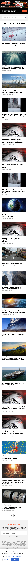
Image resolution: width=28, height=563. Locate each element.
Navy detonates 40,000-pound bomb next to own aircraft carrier (13, 384)
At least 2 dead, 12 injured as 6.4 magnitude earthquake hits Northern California (12, 240)
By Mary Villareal (5, 337)
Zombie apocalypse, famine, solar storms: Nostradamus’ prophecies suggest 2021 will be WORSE (13, 482)
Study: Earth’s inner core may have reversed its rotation (11, 215)
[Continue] (25, 533)
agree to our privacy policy (14, 556)
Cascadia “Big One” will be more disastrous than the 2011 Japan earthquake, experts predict (13, 433)
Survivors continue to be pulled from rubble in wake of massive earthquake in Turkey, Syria (14, 116)
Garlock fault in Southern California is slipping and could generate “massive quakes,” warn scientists (12, 507)
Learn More (6, 559)
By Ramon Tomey (5, 267)
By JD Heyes (4, 119)
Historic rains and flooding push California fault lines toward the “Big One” (13, 44)
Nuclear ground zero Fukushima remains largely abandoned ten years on (13, 264)
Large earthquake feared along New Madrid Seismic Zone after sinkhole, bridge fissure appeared (13, 408)
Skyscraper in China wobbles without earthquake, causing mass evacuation (12, 288)
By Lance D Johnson (6, 144)
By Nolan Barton (5, 386)
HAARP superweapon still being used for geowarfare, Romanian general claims (13, 91)
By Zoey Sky (4, 363)
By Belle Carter (5, 94)
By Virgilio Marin (5, 290)
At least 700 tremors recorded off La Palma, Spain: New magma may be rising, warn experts (13, 359)
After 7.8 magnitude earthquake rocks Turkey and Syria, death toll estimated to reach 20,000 (13, 166)
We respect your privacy (14, 536)
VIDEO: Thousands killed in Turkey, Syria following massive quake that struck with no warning (14, 191)
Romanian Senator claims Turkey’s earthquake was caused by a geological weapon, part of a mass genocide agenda (13, 141)
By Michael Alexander (6, 510)
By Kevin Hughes (5, 70)
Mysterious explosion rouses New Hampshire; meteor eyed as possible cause (13, 311)
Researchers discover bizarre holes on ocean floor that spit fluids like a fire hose (13, 67)
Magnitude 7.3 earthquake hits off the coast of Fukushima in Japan (12, 457)
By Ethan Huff (4, 47)
